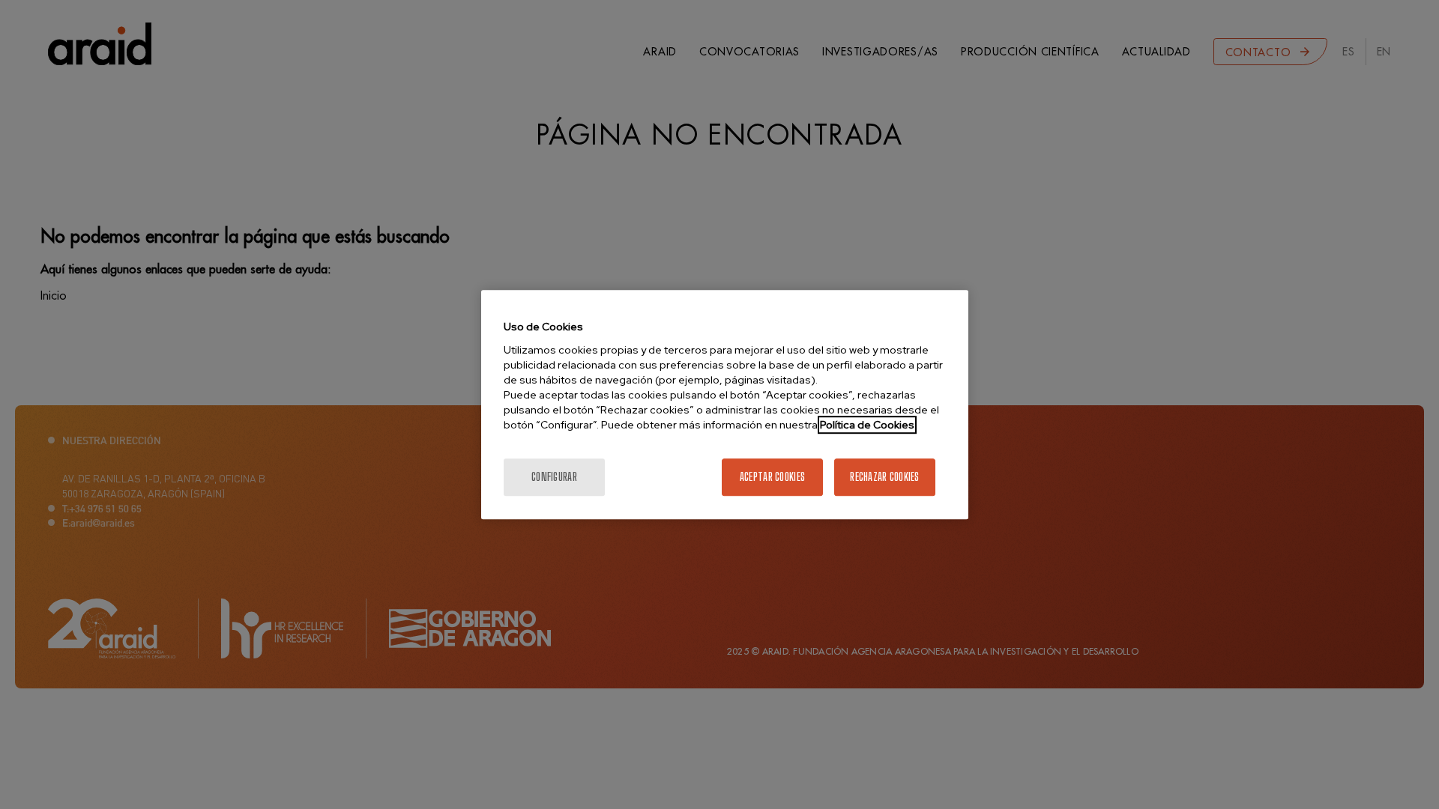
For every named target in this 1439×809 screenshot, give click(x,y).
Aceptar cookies (772, 476)
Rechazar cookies (884, 476)
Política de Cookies (867, 424)
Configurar (554, 476)
